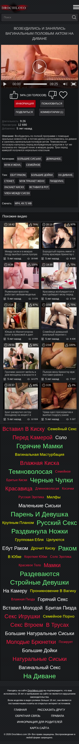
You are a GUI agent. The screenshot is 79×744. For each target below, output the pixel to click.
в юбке (14, 557)
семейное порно (59, 616)
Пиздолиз (56, 181)
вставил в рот (38, 187)
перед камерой (32, 437)
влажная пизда (23, 599)
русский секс (57, 522)
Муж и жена (12, 164)
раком (67, 548)
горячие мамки (39, 446)
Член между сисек (17, 193)
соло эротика (60, 556)
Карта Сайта (39, 728)
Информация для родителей (39, 722)
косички (68, 488)
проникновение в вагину (53, 591)
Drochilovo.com (35, 690)
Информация (25, 103)
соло (61, 437)
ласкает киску (14, 187)
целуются (55, 540)
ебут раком (18, 175)
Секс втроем (26, 625)
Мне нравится (14, 95)
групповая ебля (29, 540)
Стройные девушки (39, 582)
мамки (52, 565)
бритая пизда (60, 608)
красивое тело (30, 565)
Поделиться (24, 112)
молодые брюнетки (31, 642)
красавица (18, 488)
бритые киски (16, 480)
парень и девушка (39, 514)
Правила (57, 715)
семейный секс (62, 429)
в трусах (57, 625)
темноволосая (30, 471)
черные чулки (51, 480)
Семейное (33, 164)
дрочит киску (43, 548)
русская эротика (31, 497)
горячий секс (53, 599)
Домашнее (53, 158)
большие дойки (42, 175)
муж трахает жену (31, 181)
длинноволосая (47, 488)
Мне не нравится (52, 95)
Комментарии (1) (52, 112)
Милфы (54, 497)
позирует (66, 642)
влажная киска (39, 463)
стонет (9, 181)
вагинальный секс (40, 667)
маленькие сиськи (39, 505)
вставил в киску (23, 429)
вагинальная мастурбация (39, 454)
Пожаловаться (52, 103)
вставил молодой (23, 608)
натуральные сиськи (40, 659)
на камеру (15, 590)
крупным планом (18, 522)
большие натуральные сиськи (39, 633)
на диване (65, 175)
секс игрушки (22, 616)
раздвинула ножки (39, 531)
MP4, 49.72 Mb (23, 203)
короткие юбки (35, 556)
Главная (20, 709)
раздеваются (39, 574)
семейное (63, 471)
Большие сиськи (29, 158)
